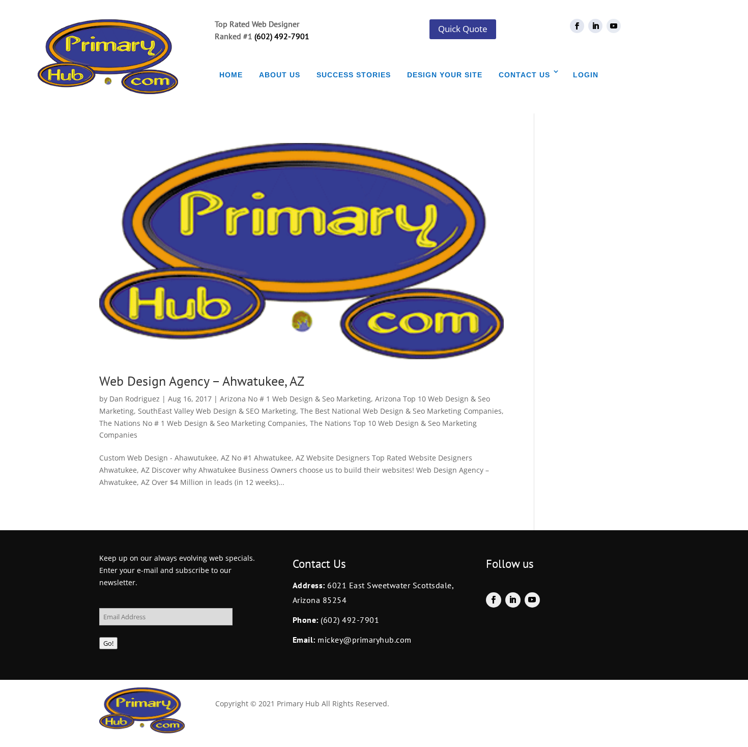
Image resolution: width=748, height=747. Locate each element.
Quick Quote (462, 29)
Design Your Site (444, 75)
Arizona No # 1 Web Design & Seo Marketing (295, 399)
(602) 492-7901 (281, 36)
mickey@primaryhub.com (363, 640)
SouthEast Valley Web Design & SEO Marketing (217, 411)
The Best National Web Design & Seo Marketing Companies (401, 411)
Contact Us (524, 75)
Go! (108, 643)
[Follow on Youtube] (614, 26)
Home (231, 75)
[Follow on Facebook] (577, 26)
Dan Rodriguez (134, 399)
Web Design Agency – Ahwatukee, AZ (201, 380)
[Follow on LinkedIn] (595, 26)
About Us (279, 75)
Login (585, 75)
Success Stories (354, 75)
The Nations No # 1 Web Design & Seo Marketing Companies (202, 423)
